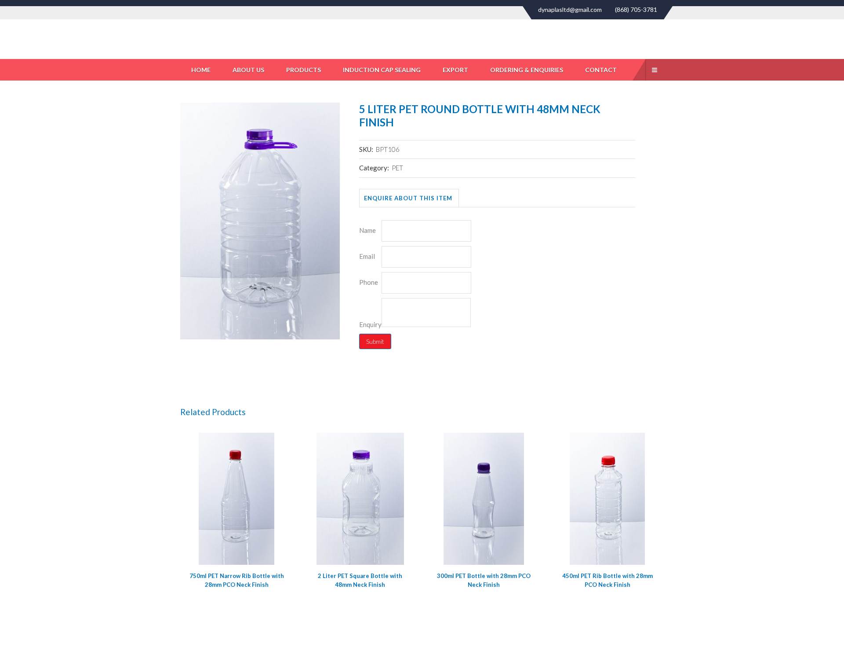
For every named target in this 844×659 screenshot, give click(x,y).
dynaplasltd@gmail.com (570, 10)
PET (397, 168)
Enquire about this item (408, 198)
